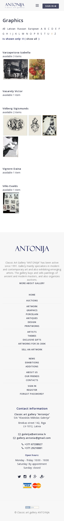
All (4, 28)
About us (32, 372)
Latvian (11, 28)
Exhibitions (32, 362)
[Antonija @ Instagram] (25, 476)
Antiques (32, 318)
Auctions (32, 300)
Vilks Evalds (10, 186)
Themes (32, 335)
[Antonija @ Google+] (35, 476)
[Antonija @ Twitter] (19, 476)
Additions (32, 366)
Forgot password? (32, 393)
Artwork (32, 306)
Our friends (32, 376)
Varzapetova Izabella (16, 52)
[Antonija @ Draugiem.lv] (42, 476)
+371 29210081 (33, 448)
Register (32, 389)
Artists (32, 331)
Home (32, 294)
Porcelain (32, 314)
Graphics (13, 20)
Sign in (32, 386)
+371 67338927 (33, 444)
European (33, 28)
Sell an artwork (32, 349)
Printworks (32, 326)
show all (31, 38)
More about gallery (32, 283)
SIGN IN (49, 6)
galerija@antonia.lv (34, 434)
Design (32, 322)
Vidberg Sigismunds (16, 108)
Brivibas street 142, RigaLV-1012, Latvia (32, 424)
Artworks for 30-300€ (32, 343)
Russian (21, 28)
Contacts (32, 380)
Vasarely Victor (13, 91)
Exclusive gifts (32, 339)
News (32, 358)
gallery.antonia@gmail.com (34, 438)
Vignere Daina (12, 168)
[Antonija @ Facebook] (30, 476)
